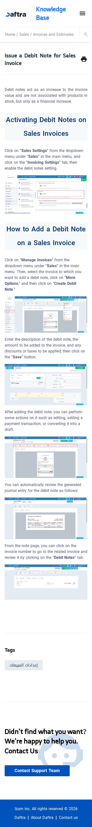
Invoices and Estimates (53, 34)
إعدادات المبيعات (24, 665)
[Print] (83, 59)
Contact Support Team (37, 770)
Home (10, 34)
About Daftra (42, 818)
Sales (24, 34)
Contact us (68, 818)
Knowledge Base (51, 13)
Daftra (20, 818)
